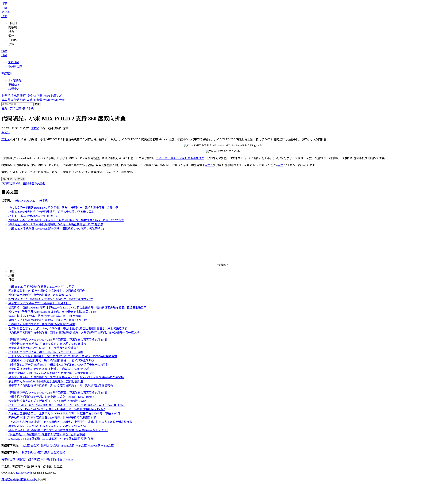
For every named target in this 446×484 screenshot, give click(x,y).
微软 (40, 99)
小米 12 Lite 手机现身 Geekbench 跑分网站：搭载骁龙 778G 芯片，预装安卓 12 (56, 228)
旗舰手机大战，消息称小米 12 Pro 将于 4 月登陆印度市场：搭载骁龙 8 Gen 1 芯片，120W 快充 (66, 220)
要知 (62, 452)
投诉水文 (7, 179)
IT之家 (35, 128)
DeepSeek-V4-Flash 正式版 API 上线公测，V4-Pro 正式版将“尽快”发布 (50, 438)
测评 (23, 95)
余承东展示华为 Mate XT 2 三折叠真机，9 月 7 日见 (39, 303)
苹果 (39, 95)
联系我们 (22, 459)
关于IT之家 (8, 459)
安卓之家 (15, 108)
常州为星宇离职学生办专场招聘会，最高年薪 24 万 (39, 295)
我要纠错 (19, 179)
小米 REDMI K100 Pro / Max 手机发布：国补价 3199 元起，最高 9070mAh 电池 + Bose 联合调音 (66, 405)
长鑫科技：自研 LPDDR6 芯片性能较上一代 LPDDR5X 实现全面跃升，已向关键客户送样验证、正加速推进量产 (77, 307)
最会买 (5, 12)
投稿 (4, 51)
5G (34, 99)
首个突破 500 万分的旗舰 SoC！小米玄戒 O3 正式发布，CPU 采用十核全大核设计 (58, 364)
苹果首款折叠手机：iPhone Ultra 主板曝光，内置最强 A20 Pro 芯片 (49, 368)
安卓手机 (28, 108)
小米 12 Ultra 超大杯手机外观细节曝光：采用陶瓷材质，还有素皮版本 (51, 211)
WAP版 (45, 459)
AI (34, 95)
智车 (4, 99)
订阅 (4, 55)
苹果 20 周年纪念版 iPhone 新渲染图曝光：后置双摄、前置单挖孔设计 (51, 373)
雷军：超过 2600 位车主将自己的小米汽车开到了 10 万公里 (44, 315)
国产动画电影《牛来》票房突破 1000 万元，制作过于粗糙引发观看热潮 (52, 417)
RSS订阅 (13, 62)
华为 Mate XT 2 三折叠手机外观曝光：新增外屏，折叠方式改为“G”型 (50, 299)
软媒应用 (7, 73)
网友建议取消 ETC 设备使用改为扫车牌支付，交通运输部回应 (46, 290)
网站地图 (56, 459)
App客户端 (15, 80)
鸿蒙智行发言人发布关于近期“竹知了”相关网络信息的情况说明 (47, 400)
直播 (29, 99)
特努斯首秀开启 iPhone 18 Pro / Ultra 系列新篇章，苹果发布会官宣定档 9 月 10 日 (57, 339)
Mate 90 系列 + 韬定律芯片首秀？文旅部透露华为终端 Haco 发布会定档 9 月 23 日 (58, 430)
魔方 (47, 452)
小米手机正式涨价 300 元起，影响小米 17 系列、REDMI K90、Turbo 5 (51, 396)
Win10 (47, 99)
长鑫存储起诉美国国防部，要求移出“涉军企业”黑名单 (41, 324)
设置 (4, 16)
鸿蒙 (54, 95)
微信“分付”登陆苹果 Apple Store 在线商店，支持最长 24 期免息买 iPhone (52, 311)
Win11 (54, 99)
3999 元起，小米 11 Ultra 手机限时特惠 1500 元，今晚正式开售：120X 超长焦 (55, 224)
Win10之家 (93, 445)
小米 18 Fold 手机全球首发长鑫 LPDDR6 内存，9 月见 (41, 286)
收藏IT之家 (15, 66)
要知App (13, 84)
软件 (60, 95)
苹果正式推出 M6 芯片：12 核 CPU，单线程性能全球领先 (43, 347)
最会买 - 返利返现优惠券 (45, 445)
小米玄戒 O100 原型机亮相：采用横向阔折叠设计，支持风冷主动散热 (51, 360)
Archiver (68, 459)
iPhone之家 (68, 445)
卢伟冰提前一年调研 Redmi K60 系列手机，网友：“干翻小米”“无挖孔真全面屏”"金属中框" (63, 207)
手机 (10, 95)
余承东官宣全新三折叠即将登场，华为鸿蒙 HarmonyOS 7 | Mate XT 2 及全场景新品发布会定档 (66, 377)
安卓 (280, 165)
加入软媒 (34, 459)
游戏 (23, 99)
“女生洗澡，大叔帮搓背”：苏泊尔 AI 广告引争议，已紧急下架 (46, 434)
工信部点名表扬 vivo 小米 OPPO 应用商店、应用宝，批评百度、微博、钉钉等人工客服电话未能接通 (70, 421)
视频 (29, 95)
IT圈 (4, 7)
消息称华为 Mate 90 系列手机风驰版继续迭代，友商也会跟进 (45, 381)
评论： (5, 132)
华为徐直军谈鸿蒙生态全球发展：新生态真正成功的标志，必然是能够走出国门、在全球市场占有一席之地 (73, 332)
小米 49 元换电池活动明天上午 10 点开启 (33, 216)
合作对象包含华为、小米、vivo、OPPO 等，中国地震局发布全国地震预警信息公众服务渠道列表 (67, 328)
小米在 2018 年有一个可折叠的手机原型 (180, 158)
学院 (17, 99)
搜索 (37, 104)
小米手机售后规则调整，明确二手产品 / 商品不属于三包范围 (45, 352)
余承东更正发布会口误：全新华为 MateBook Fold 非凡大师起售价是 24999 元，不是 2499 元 (64, 413)
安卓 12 (209, 165)
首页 (4, 3)
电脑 (17, 95)
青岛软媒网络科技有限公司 (18, 479)
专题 (62, 99)
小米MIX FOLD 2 (23, 200)
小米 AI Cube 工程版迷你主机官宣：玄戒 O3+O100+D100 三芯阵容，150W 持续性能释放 (62, 356)
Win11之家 (107, 445)
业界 (4, 95)
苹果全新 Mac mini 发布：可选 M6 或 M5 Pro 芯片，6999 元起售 (47, 343)
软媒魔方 (14, 88)
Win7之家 (81, 445)
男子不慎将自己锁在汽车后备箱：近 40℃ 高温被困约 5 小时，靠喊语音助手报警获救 (60, 385)
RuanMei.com (24, 472)
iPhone (46, 95)
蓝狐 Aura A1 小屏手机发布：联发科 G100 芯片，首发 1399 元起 (47, 320)
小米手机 (42, 200)
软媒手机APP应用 (33, 452)
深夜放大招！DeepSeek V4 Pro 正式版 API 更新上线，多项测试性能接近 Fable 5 (56, 409)
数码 (10, 99)
